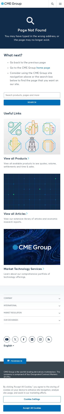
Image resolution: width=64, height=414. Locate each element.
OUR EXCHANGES (11, 320)
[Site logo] (11, 4)
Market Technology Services (23, 269)
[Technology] (32, 247)
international (10, 305)
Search (32, 102)
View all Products (15, 158)
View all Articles (14, 214)
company (8, 298)
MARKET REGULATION (13, 313)
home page (43, 68)
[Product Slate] (32, 137)
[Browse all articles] (32, 192)
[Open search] (52, 4)
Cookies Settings (32, 399)
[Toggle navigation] (60, 4)
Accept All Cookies (32, 408)
